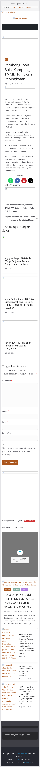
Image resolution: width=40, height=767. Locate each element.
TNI (6, 60)
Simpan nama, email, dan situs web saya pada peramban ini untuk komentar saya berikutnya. (19, 451)
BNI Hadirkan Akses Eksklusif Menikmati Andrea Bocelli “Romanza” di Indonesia (26, 671)
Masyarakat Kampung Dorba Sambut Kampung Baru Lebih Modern (19, 218)
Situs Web (6, 433)
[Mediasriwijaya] (8, 12)
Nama (5, 411)
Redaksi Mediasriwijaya (24, 84)
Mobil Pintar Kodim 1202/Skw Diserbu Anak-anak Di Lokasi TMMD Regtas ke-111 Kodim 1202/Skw (20, 303)
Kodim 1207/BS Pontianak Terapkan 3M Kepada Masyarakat (18, 345)
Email (5, 422)
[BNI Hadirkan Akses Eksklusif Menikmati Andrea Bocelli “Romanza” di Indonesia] (9, 673)
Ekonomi (8, 590)
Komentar (7, 380)
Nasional (24, 590)
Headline (16, 590)
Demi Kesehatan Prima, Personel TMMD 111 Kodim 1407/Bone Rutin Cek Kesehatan (19, 207)
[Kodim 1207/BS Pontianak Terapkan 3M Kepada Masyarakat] (20, 322)
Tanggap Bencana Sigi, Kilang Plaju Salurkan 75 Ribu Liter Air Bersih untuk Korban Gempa (19, 600)
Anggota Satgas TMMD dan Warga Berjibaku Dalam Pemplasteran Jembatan (18, 261)
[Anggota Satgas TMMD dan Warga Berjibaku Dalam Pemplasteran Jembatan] (20, 237)
